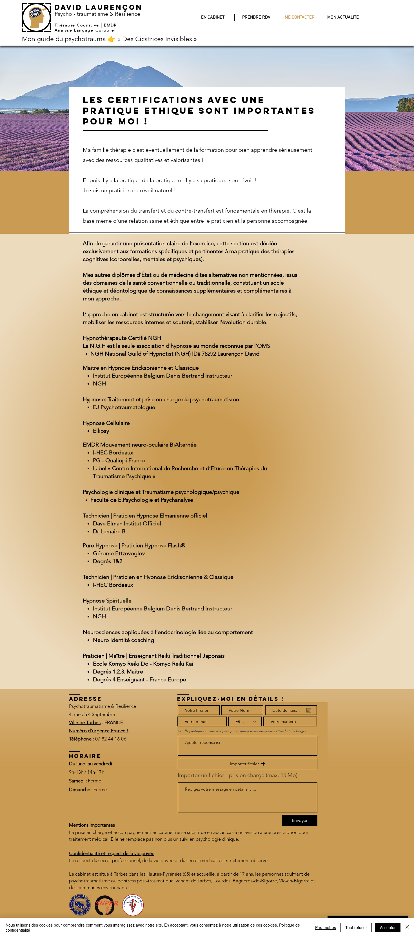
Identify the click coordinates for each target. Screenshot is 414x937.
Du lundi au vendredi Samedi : (90, 772)
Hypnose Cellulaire (106, 423)
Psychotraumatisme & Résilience (102, 706)
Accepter (388, 927)
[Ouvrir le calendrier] (308, 710)
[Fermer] (407, 927)
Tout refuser (356, 927)
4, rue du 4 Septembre (92, 714)
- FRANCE (112, 722)
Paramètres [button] (325, 927)
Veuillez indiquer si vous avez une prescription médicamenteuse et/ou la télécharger (242, 731)
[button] (247, 763)
